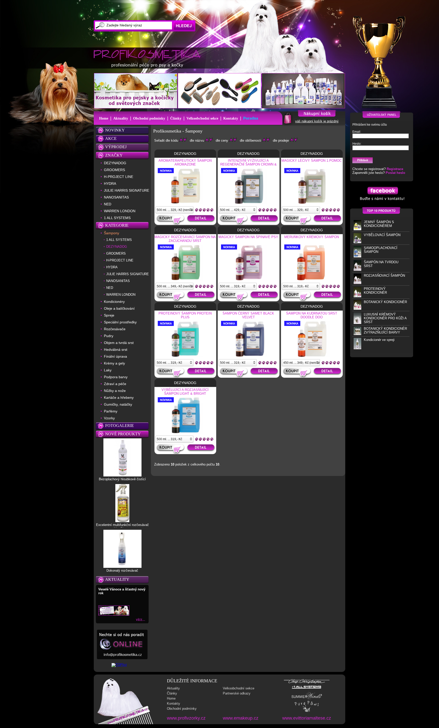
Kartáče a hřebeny (119, 397)
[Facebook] (381, 202)
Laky (108, 370)
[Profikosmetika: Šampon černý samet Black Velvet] (248, 356)
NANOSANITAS (116, 197)
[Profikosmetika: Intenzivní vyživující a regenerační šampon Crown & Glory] (248, 203)
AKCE (111, 138)
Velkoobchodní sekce (202, 118)
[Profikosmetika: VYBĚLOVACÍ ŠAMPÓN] (357, 242)
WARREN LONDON (119, 211)
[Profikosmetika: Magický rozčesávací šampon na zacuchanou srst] (185, 279)
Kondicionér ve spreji (379, 340)
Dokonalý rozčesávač (122, 570)
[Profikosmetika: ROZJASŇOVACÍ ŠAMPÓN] (357, 283)
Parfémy (110, 411)
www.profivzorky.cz (186, 718)
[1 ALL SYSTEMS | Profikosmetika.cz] (306, 689)
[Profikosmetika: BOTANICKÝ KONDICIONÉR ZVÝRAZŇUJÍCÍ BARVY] (357, 334)
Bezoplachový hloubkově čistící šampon (122, 481)
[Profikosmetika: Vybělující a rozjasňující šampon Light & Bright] (185, 432)
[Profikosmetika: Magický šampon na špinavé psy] (248, 279)
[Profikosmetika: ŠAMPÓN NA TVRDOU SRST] (357, 270)
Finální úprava (115, 356)
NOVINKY (115, 130)
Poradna (250, 118)
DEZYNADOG (115, 163)
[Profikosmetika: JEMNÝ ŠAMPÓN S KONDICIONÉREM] (357, 229)
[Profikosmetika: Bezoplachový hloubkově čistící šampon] (122, 475)
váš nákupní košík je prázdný (317, 121)
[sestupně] (185, 140)
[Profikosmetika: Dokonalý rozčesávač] (122, 567)
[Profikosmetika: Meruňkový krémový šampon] (312, 279)
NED (107, 204)
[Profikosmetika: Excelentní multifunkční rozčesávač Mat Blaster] (122, 521)
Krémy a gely (114, 363)
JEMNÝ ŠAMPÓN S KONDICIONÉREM (379, 224)
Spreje (109, 315)
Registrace (395, 169)
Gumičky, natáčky (118, 404)
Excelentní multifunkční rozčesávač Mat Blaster (122, 527)
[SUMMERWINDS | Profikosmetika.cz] (307, 699)
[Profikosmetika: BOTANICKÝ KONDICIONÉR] (357, 308)
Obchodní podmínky (149, 118)
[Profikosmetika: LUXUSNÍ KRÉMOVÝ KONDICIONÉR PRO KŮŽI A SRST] (357, 323)
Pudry (108, 336)
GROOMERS (114, 170)
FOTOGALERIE (119, 425)
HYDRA (110, 183)
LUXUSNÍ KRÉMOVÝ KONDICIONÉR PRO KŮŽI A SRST (385, 318)
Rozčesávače (115, 329)
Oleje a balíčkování (119, 308)
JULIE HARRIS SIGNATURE (126, 190)
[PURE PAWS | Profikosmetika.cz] (306, 712)
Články (175, 118)
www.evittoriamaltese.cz (306, 718)
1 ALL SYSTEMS (117, 218)
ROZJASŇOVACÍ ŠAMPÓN (384, 275)
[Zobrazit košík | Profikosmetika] (287, 123)
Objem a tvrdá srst (119, 343)
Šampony (111, 233)
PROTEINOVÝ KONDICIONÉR (375, 290)
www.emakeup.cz (240, 718)
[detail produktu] (201, 220)
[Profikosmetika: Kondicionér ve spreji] (357, 348)
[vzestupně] (181, 140)
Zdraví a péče (115, 384)
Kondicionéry (114, 302)
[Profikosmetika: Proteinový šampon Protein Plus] (185, 356)
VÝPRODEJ (116, 147)
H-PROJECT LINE (118, 177)
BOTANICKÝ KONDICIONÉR (385, 302)
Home (103, 118)
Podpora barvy (116, 377)
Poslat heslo (395, 173)
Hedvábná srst (115, 350)
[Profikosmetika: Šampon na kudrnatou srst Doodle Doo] (312, 356)
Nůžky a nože (115, 391)
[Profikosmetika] (148, 58)
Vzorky (109, 418)
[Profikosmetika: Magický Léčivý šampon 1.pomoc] (312, 203)
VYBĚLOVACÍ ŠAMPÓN (382, 235)
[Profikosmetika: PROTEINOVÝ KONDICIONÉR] (357, 296)
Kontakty (230, 118)
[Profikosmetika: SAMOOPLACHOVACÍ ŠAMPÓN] (357, 256)
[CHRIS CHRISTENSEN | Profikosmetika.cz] (307, 683)
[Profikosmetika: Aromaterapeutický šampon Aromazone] (185, 203)
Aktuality (120, 118)
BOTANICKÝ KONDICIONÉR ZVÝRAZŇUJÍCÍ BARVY (385, 330)
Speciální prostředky (120, 322)
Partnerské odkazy (236, 693)
